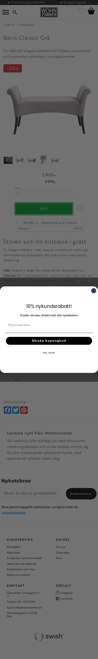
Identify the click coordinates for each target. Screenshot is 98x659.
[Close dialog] (93, 290)
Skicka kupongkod (49, 340)
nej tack (49, 352)
